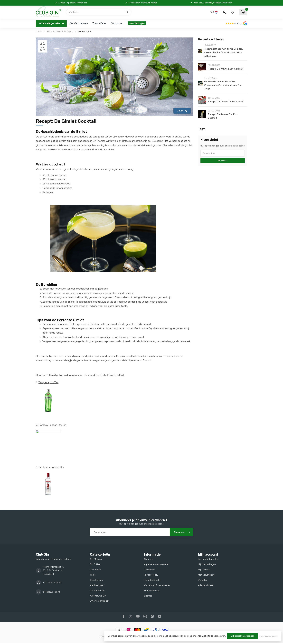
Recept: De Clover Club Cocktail (226, 101)
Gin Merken (96, 559)
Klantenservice (151, 590)
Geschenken (96, 580)
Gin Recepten (84, 31)
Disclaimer (149, 569)
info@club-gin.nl (51, 591)
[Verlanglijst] (232, 12)
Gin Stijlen (95, 564)
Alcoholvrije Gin (98, 595)
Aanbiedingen (137, 23)
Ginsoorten (117, 23)
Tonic (92, 574)
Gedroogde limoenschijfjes (57, 188)
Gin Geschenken (79, 23)
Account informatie (208, 559)
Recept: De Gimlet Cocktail (60, 31)
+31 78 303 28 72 (52, 582)
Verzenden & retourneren (157, 585)
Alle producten (206, 585)
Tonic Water (99, 23)
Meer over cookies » (268, 635)
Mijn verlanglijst (206, 574)
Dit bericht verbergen (243, 635)
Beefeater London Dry (51, 467)
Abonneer (222, 160)
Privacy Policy (151, 574)
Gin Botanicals (97, 590)
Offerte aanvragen (99, 600)
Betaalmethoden (152, 580)
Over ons (148, 559)
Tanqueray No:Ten (48, 382)
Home (39, 31)
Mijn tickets (204, 569)
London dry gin (57, 175)
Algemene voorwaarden (156, 564)
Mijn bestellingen (207, 564)
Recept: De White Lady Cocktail (225, 68)
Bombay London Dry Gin (52, 425)
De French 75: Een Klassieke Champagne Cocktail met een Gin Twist (223, 85)
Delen (180, 110)
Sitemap (148, 595)
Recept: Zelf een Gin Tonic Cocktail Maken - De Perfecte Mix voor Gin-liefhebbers (223, 52)
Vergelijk (202, 580)
